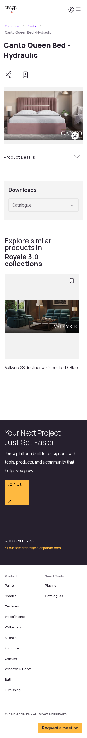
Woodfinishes (15, 617)
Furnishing (13, 690)
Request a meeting (60, 728)
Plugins (50, 585)
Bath (8, 679)
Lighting (11, 658)
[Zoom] (75, 136)
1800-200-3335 (21, 541)
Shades (10, 596)
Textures (12, 606)
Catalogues (54, 596)
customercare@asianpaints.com (35, 547)
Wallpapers (13, 627)
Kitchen (11, 637)
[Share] (8, 74)
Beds (32, 26)
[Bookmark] (25, 74)
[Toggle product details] (77, 157)
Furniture (12, 26)
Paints (10, 585)
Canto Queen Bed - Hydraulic (28, 32)
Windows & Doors (18, 669)
